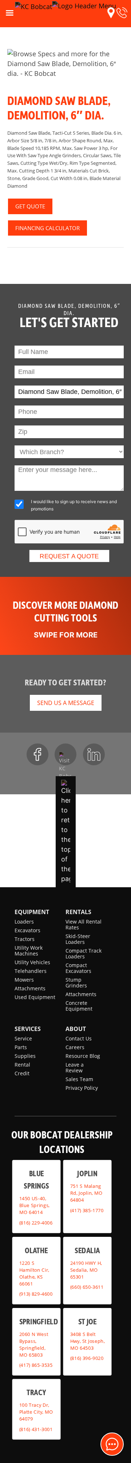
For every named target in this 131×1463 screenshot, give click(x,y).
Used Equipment (35, 997)
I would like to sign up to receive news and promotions (74, 505)
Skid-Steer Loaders (78, 939)
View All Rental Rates (84, 924)
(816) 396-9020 (87, 1358)
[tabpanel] (65, 64)
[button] (111, 12)
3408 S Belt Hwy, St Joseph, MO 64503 (87, 1341)
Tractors (25, 939)
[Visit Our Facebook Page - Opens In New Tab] (37, 754)
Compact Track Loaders (84, 953)
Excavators (27, 930)
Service (23, 1038)
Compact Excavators (78, 968)
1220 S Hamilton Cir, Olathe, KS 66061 (34, 1273)
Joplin (87, 1173)
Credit (22, 1073)
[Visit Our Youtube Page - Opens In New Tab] (65, 754)
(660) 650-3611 (87, 1287)
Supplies (25, 1055)
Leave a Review (75, 1067)
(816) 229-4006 (36, 1222)
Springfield (38, 1321)
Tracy (36, 1392)
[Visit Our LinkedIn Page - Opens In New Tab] (94, 754)
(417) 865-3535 (36, 1365)
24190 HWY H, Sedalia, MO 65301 (86, 1270)
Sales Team (79, 1079)
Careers (75, 1047)
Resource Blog (83, 1055)
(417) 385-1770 (87, 1210)
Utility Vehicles (32, 962)
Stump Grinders (76, 982)
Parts (21, 1047)
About (76, 1029)
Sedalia (87, 1250)
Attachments (30, 988)
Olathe (36, 1250)
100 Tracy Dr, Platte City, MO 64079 (36, 1412)
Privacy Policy (82, 1087)
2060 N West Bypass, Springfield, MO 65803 (33, 1344)
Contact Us (79, 1038)
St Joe (87, 1321)
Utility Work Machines (29, 950)
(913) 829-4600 (36, 1294)
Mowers (24, 979)
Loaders (24, 921)
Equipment (32, 912)
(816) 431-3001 (36, 1429)
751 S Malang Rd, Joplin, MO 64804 (86, 1193)
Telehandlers (31, 970)
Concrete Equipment (79, 1005)
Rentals (78, 912)
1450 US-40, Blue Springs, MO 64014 (34, 1205)
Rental (22, 1064)
